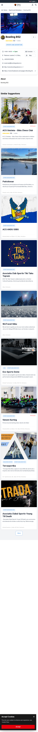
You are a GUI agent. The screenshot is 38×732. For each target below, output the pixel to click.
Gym (4, 368)
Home (5, 10)
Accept (18, 727)
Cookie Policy (5, 722)
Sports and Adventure (15, 10)
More (19, 533)
